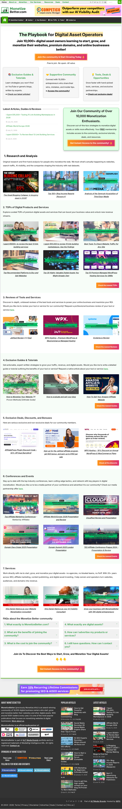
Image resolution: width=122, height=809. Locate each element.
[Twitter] (95, 2)
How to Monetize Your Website (19, 397)
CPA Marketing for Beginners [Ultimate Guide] (81, 770)
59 (78, 764)
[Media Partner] (7, 729)
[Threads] (103, 2)
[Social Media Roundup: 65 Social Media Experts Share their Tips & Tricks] (67, 726)
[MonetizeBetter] (14, 10)
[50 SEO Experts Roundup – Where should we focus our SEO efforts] (67, 741)
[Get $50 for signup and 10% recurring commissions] (61, 689)
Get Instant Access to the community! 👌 (91, 143)
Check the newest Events (107, 556)
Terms (17, 805)
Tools (62, 20)
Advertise (23, 2)
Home (4, 2)
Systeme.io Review (101, 338)
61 (78, 749)
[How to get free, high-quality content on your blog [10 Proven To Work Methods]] (67, 784)
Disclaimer (34, 805)
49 (64, 777)
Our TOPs (53, 20)
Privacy (25, 805)
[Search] (119, 2)
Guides (30, 20)
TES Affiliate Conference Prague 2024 (100, 547)
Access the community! (59, 91)
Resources (48, 2)
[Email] (105, 2)
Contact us (72, 20)
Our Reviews (41, 20)
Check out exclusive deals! (100, 94)
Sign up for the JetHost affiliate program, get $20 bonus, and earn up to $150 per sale (61, 454)
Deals (58, 2)
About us (12, 2)
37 (74, 792)
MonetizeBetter (9, 770)
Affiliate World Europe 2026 (18, 126)
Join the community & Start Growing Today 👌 (61, 57)
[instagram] (100, 2)
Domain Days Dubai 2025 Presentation (20, 547)
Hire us (70, 805)
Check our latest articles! (19, 94)
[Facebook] (93, 2)
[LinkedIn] (97, 2)
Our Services (35, 2)
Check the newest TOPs (107, 285)
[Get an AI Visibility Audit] (78, 10)
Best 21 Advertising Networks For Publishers (111, 776)
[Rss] (91, 2)
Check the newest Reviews (106, 347)
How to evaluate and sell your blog (61, 397)
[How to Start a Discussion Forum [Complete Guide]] (67, 756)
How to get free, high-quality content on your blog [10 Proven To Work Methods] (74, 785)
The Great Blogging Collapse (15, 195)
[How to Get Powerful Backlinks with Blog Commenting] (67, 711)
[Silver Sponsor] (21, 758)
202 (79, 719)
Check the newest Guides (107, 406)
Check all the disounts (108, 463)
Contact (65, 2)
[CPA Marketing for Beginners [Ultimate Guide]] (67, 771)
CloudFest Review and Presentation (101, 518)
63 (75, 734)
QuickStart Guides (17, 20)
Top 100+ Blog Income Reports (61, 193)
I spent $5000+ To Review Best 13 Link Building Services (30, 134)
